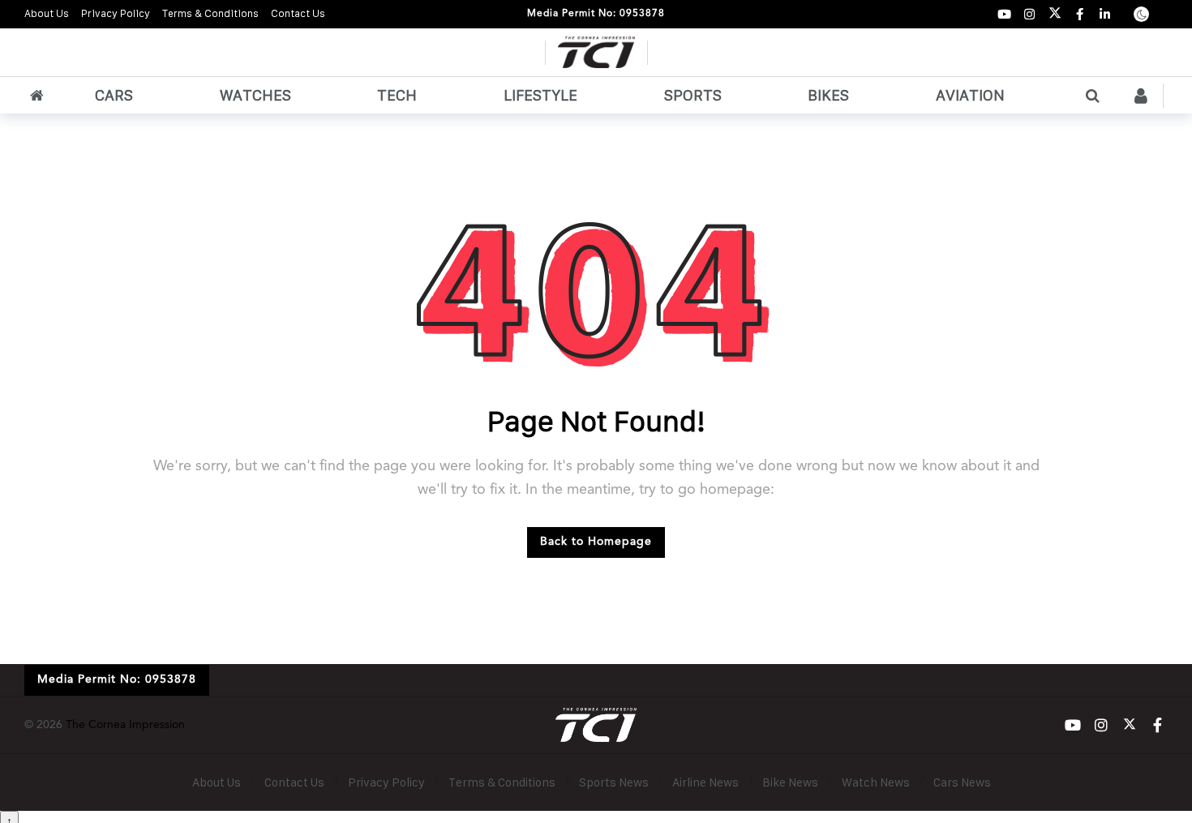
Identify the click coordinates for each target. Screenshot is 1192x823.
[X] (1054, 14)
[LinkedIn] (1105, 14)
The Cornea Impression (125, 725)
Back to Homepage (596, 541)
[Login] (1141, 96)
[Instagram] (1029, 14)
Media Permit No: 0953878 (596, 14)
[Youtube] (1004, 14)
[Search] (1092, 96)
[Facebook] (1080, 14)
